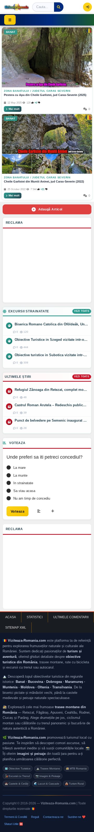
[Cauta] (58, 7)
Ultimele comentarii (71, 617)
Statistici (35, 617)
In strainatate (23, 483)
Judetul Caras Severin (51, 90)
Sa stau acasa (24, 491)
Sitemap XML (15, 627)
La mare (19, 468)
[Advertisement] (47, 266)
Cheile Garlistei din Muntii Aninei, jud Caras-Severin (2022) (44, 181)
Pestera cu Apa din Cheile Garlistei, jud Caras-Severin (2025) (45, 94)
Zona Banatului (16, 90)
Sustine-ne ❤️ (77, 816)
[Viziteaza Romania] (16, 7)
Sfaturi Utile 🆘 (13, 823)
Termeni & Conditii (15, 816)
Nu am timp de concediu (31, 498)
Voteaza (17, 511)
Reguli (35, 816)
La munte (20, 475)
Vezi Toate (81, 311)
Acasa (10, 617)
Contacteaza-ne (53, 816)
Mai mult (14, 108)
